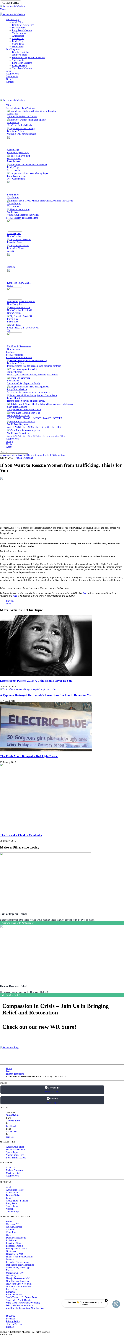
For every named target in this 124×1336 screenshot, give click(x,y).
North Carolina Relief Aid (18, 1286)
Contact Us (11, 1131)
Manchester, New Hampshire (20, 1264)
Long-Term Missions (22, 63)
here (85, 593)
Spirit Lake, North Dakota (18, 1300)
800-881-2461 (13, 1115)
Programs (10, 352)
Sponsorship (73, 3)
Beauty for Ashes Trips (23, 25)
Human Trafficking (24, 458)
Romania (10, 1292)
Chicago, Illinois (14, 1227)
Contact (9, 82)
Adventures (10, 3)
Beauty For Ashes (20, 52)
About (9, 71)
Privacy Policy (13, 1321)
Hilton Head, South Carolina (19, 1256)
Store (117, 3)
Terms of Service (14, 1324)
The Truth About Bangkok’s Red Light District (29, 756)
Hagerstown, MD (14, 1254)
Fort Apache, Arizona (16, 1248)
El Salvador (11, 1240)
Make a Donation (14, 1170)
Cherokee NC (12, 1224)
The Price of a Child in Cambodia (21, 835)
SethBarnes (52, 3)
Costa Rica (11, 1232)
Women (9, 1209)
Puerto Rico (11, 1289)
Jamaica (10, 1259)
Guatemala (11, 1251)
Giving (104, 3)
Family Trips (18, 41)
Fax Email (11, 1126)
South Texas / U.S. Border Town (22, 1297)
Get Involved (12, 73)
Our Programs (13, 49)
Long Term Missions (22, 30)
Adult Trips (17, 22)
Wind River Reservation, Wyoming (23, 1302)
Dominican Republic (16, 1237)
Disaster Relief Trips (16, 1149)
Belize (9, 1221)
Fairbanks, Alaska (14, 1246)
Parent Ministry (19, 65)
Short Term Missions (22, 68)
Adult (8, 1187)
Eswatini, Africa (13, 1243)
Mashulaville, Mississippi (18, 1267)
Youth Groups (19, 33)
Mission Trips (12, 19)
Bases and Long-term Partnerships (28, 57)
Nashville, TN (13, 1275)
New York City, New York (18, 1283)
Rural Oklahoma (14, 1294)
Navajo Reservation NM (17, 1278)
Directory (10, 1316)
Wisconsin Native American (19, 1305)
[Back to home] (12, 6)
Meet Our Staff (13, 1173)
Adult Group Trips (15, 1147)
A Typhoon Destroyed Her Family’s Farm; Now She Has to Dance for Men (46, 695)
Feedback (10, 1318)
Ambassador (18, 35)
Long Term (11, 1203)
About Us (10, 1167)
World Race (17, 46)
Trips (8, 105)
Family (9, 1198)
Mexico (9, 1270)
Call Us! (10, 1137)
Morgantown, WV (15, 1273)
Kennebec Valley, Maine (17, 1262)
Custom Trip (18, 38)
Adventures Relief (14, 1190)
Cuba (8, 1235)
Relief (91, 3)
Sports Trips (18, 44)
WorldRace (31, 3)
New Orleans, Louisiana (17, 1281)
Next (8, 603)
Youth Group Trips (15, 1155)
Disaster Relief (19, 27)
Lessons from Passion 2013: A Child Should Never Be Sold (36, 680)
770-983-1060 (13, 1120)
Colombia (10, 1229)
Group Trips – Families (17, 1200)
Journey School (19, 54)
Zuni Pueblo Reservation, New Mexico (25, 1308)
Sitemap (10, 1326)
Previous (10, 601)
